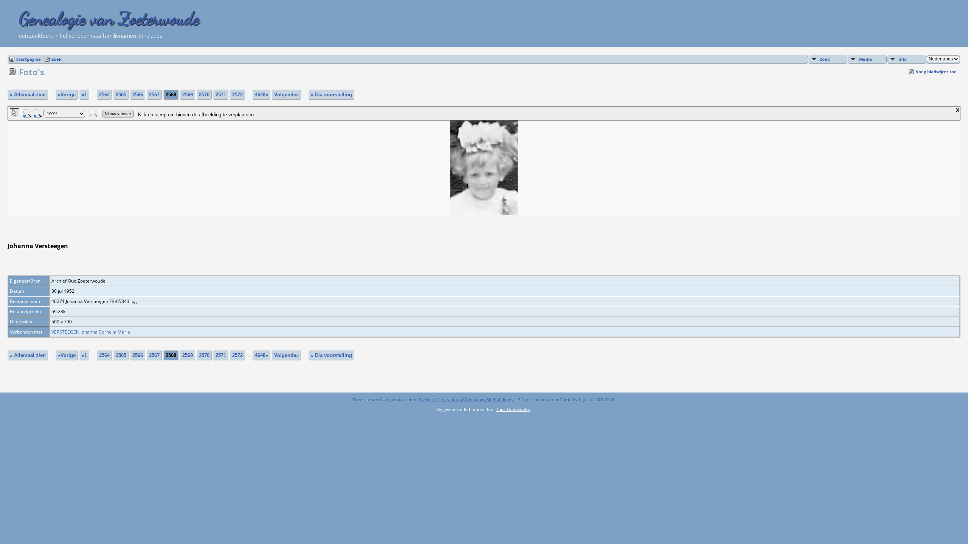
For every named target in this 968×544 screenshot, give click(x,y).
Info (902, 59)
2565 (121, 94)
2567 (154, 94)
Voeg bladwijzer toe (936, 71)
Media (865, 59)
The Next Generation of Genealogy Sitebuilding (464, 399)
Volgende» (286, 94)
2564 (104, 94)
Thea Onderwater (513, 409)
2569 (187, 94)
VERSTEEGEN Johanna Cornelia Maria (90, 332)
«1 (84, 94)
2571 (221, 94)
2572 (237, 94)
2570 (204, 94)
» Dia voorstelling (331, 94)
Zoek (56, 59)
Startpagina (28, 59)
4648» (261, 94)
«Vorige (67, 94)
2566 (137, 94)
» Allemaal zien (28, 94)
